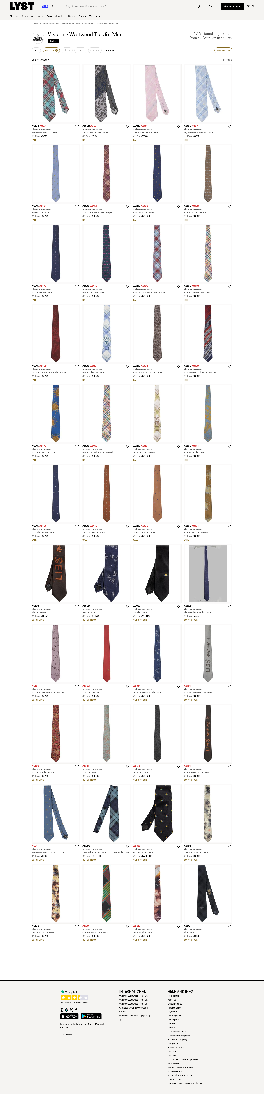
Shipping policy (175, 1003)
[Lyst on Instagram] (61, 1010)
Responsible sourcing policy (181, 1075)
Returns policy (175, 1007)
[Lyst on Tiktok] (66, 1010)
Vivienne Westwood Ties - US (133, 1003)
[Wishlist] (211, 6)
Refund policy (174, 1015)
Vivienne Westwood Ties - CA (133, 995)
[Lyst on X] (71, 1010)
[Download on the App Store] (69, 1016)
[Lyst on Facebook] (76, 1010)
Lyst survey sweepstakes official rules (186, 1083)
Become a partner (176, 1047)
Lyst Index (172, 1051)
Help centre (173, 995)
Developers (173, 1019)
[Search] (68, 6)
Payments (172, 1011)
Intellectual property (177, 1039)
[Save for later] (77, 126)
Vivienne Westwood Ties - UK (133, 999)
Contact (172, 1027)
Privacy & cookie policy (179, 1035)
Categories (173, 1043)
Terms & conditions (177, 1031)
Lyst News (173, 1055)
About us (172, 999)
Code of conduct (176, 1079)
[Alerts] (199, 6)
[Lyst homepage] (22, 6)
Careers (171, 1023)
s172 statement (175, 1071)
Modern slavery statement (180, 1067)
